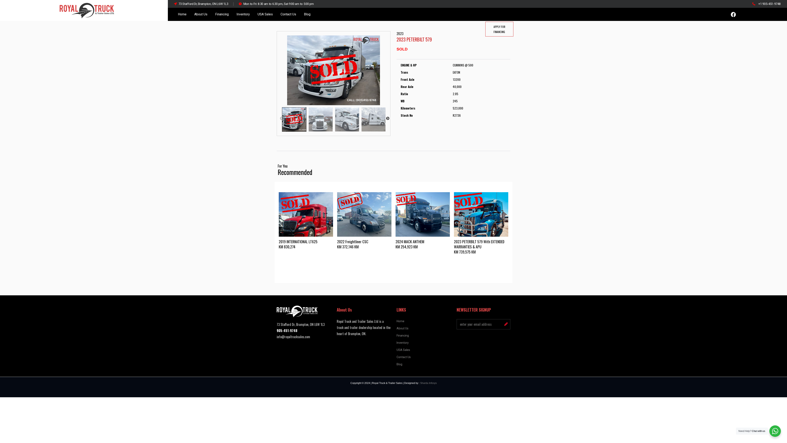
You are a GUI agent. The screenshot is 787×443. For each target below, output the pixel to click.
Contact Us (288, 14)
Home (182, 14)
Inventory (243, 14)
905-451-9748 (287, 330)
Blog (307, 14)
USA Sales (265, 14)
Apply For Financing (499, 29)
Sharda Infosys (428, 383)
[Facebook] (733, 14)
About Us (200, 14)
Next (388, 118)
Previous (282, 118)
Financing (222, 14)
